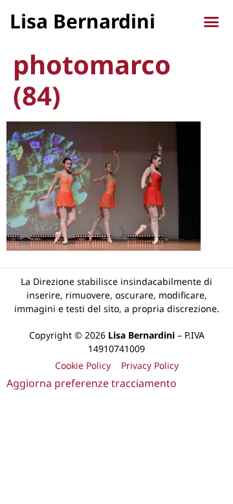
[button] (211, 22)
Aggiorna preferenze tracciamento (91, 383)
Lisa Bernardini (82, 21)
